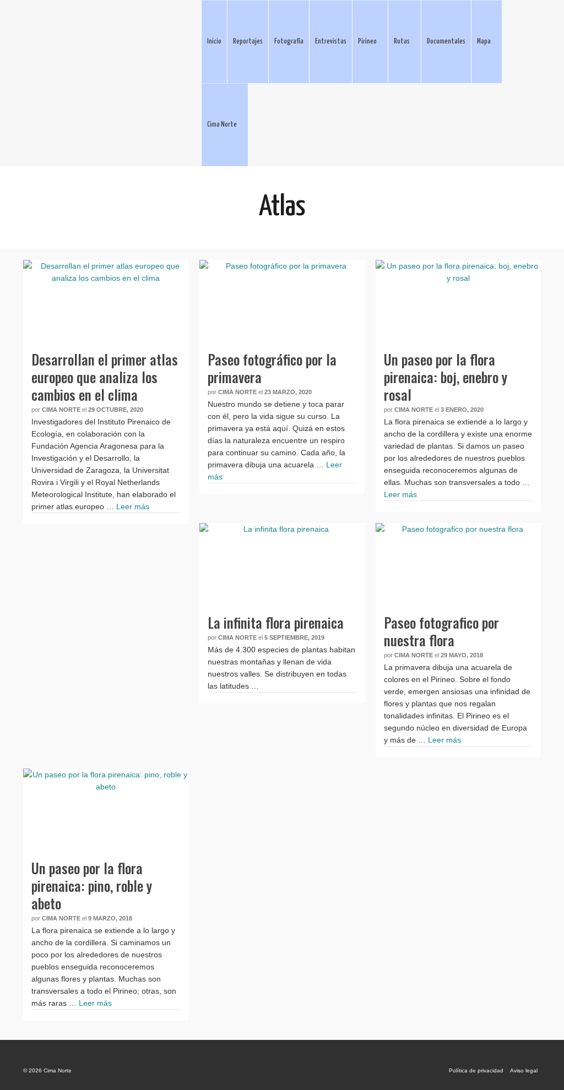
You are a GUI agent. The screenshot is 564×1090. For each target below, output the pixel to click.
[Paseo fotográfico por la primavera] (282, 301)
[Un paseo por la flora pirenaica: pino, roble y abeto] (105, 810)
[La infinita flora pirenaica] (282, 564)
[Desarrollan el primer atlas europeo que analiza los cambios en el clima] (105, 301)
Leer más (132, 506)
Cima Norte (61, 409)
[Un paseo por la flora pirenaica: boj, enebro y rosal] (458, 301)
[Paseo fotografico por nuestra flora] (458, 564)
